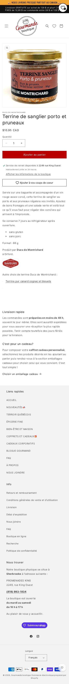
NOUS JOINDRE (15, 472)
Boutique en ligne (16, 536)
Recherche (12, 543)
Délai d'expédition (16, 514)
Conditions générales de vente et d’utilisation (32, 500)
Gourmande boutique (21, 675)
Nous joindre (13, 521)
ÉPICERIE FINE (14, 421)
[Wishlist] (54, 26)
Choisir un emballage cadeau (20, 374)
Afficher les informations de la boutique (28, 174)
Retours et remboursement (21, 492)
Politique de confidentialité (21, 550)
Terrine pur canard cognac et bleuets (28, 281)
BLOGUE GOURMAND (18, 450)
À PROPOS (12, 465)
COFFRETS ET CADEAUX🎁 (21, 436)
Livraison (11, 507)
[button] (6, 26)
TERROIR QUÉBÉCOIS (18, 414)
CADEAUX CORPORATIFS (20, 443)
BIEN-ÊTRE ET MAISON (19, 429)
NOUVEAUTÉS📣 (15, 407)
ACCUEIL (11, 400)
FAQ (8, 458)
